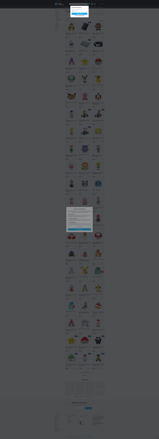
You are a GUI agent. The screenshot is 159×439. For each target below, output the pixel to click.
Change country (79, 13)
